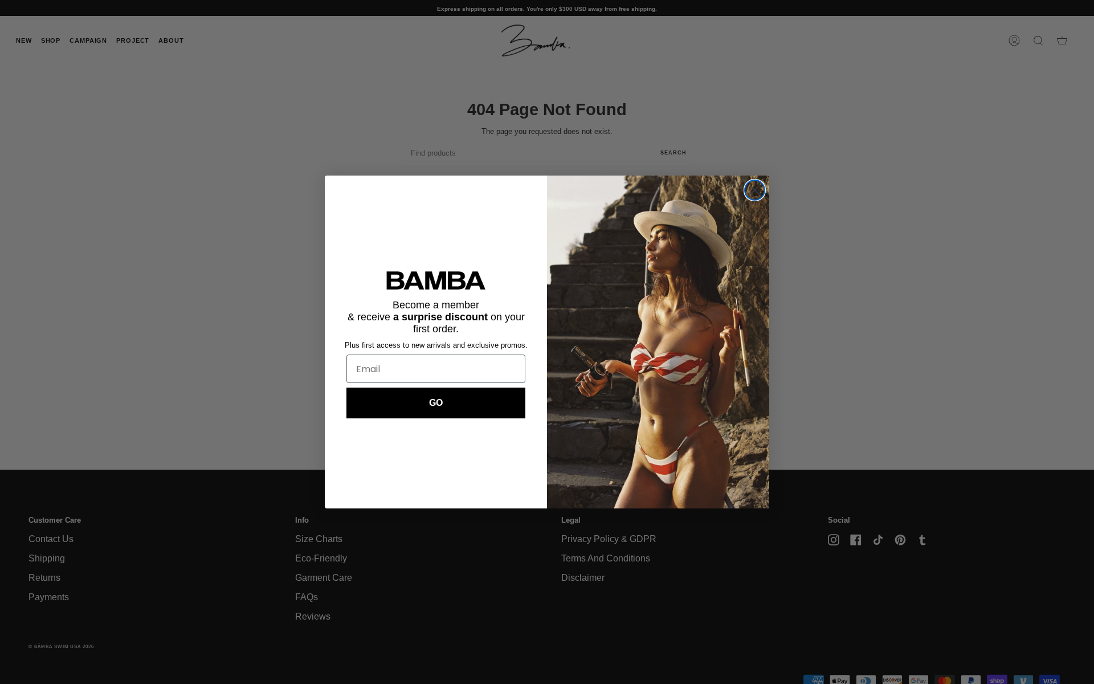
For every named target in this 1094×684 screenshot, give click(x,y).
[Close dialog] (755, 190)
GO (436, 403)
